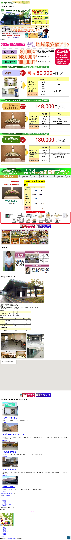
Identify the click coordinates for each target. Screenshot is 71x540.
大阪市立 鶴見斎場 (9, 469)
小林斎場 (4, 501)
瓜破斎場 (68, 536)
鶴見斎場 (4, 502)
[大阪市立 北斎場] (10, 484)
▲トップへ (2, 536)
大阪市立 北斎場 (8, 487)
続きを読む (4, 422)
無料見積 (4, 505)
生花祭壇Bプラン (27, 176)
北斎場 (3, 527)
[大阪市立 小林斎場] (10, 449)
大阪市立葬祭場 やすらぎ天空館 (14, 434)
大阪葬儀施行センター (11, 538)
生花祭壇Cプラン (44, 176)
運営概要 (4, 533)
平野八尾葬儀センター (10, 418)
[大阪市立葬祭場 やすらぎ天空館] (10, 431)
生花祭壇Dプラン (61, 176)
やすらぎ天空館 (5, 503)
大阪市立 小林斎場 (9, 452)
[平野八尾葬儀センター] (10, 415)
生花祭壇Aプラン (9, 176)
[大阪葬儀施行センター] (15, 4)
